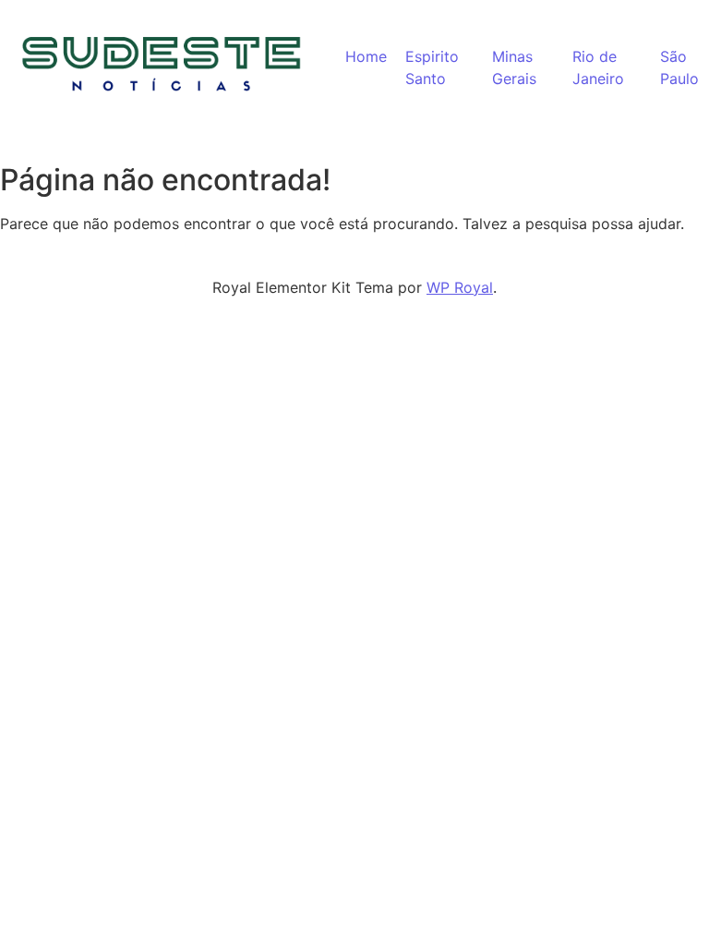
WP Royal (460, 287)
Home (366, 56)
